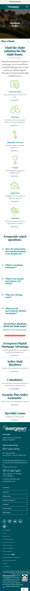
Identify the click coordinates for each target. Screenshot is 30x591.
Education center (7, 508)
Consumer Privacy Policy (8, 542)
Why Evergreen (7, 512)
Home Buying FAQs (18, 330)
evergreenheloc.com (9, 481)
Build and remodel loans (9, 500)
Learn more (14, 100)
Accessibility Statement (8, 539)
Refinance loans (7, 496)
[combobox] (24, 589)
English (23, 589)
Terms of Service (6, 566)
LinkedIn (20, 521)
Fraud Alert (6, 487)
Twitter (15, 521)
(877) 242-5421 (12, 470)
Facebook (4, 521)
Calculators (6, 504)
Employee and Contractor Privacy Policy (12, 557)
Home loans (6, 492)
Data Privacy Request (7, 551)
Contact (4, 533)
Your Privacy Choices (7, 554)
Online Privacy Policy (7, 545)
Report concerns (6, 536)
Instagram (10, 521)
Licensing (5, 563)
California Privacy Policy (8, 548)
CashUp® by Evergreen (15, 1)
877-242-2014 (11, 448)
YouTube (4, 526)
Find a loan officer (6, 530)
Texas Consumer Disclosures (9, 560)
